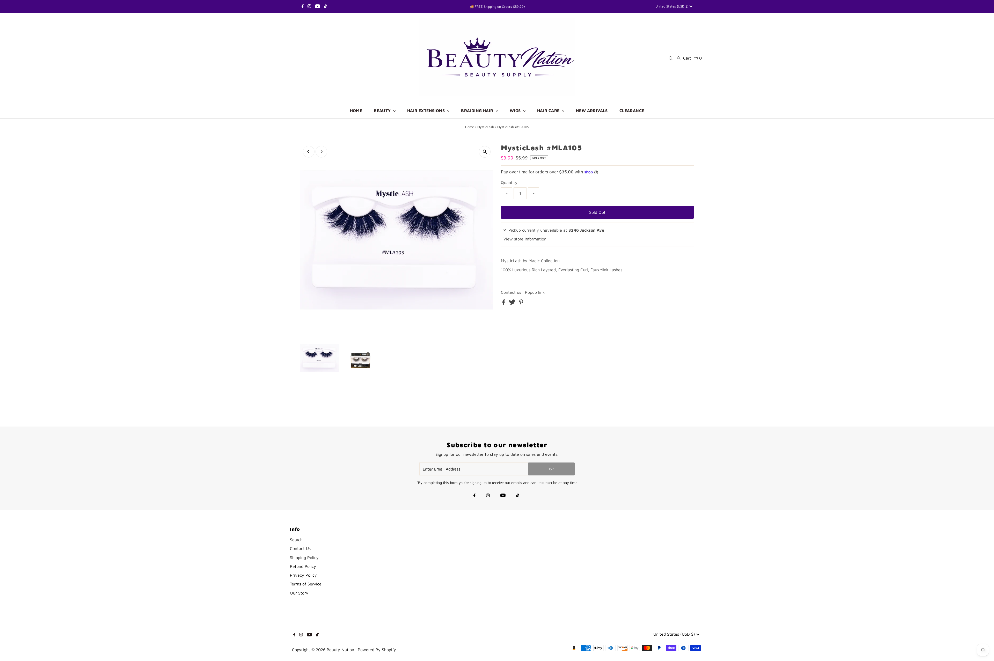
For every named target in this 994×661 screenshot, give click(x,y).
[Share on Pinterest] (521, 303)
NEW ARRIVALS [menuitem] (592, 110)
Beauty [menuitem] (383, 110)
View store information (524, 239)
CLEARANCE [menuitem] (631, 110)
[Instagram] (309, 6)
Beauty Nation (340, 649)
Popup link (535, 292)
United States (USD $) (672, 6)
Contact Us (300, 548)
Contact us (511, 292)
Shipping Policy (304, 557)
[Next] (321, 151)
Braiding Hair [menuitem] (477, 110)
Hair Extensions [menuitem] (426, 110)
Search (296, 539)
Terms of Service (305, 584)
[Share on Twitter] (513, 303)
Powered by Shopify (377, 649)
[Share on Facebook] (504, 303)
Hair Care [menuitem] (549, 110)
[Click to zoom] (485, 152)
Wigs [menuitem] (516, 110)
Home (469, 127)
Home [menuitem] (356, 110)
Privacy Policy (303, 575)
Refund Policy (303, 566)
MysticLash (485, 127)
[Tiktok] (325, 6)
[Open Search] (670, 57)
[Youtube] (317, 6)
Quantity (509, 182)
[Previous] (309, 151)
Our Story (299, 593)
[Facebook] (302, 6)
